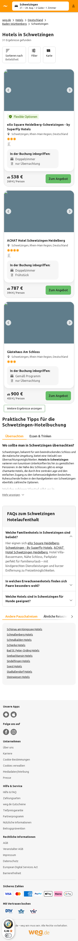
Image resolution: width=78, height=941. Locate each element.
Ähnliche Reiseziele (56, 616)
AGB (5, 842)
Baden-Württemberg (14, 23)
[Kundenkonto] (73, 6)
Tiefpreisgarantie (13, 810)
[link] (39, 128)
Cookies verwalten (14, 765)
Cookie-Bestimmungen (16, 759)
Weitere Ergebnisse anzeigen (24, 408)
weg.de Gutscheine (14, 804)
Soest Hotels (14, 666)
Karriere (7, 753)
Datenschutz (10, 861)
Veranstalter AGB (13, 848)
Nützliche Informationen (17, 822)
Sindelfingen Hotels (18, 661)
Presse (7, 777)
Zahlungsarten (11, 798)
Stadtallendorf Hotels (19, 671)
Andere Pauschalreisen (21, 616)
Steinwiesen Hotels (18, 677)
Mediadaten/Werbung (16, 771)
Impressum (9, 855)
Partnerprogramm (13, 816)
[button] (13, 495)
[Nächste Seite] (72, 617)
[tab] (14, 436)
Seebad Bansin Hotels (20, 655)
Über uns (8, 747)
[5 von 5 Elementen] (8, 90)
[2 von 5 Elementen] (70, 90)
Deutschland (35, 20)
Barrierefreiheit (12, 873)
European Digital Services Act (20, 867)
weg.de (6, 20)
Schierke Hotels (16, 645)
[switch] (8, 935)
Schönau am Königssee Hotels (24, 629)
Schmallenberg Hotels (20, 634)
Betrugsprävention (14, 828)
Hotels (19, 20)
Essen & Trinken (40, 436)
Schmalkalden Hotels (19, 639)
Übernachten (14, 436)
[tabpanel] (39, 470)
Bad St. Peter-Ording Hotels (23, 650)
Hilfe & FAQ (9, 792)
